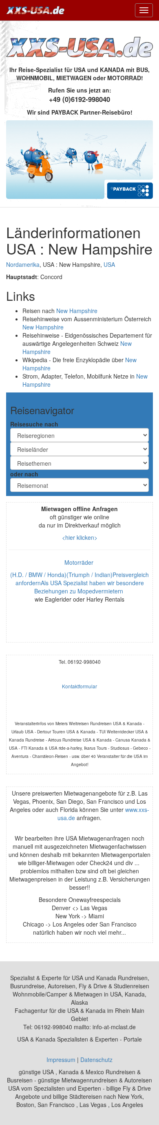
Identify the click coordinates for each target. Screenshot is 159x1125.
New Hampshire (76, 311)
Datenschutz (96, 1059)
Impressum (60, 1059)
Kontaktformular (79, 686)
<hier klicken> (79, 537)
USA (109, 264)
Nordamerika (23, 264)
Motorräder (79, 562)
